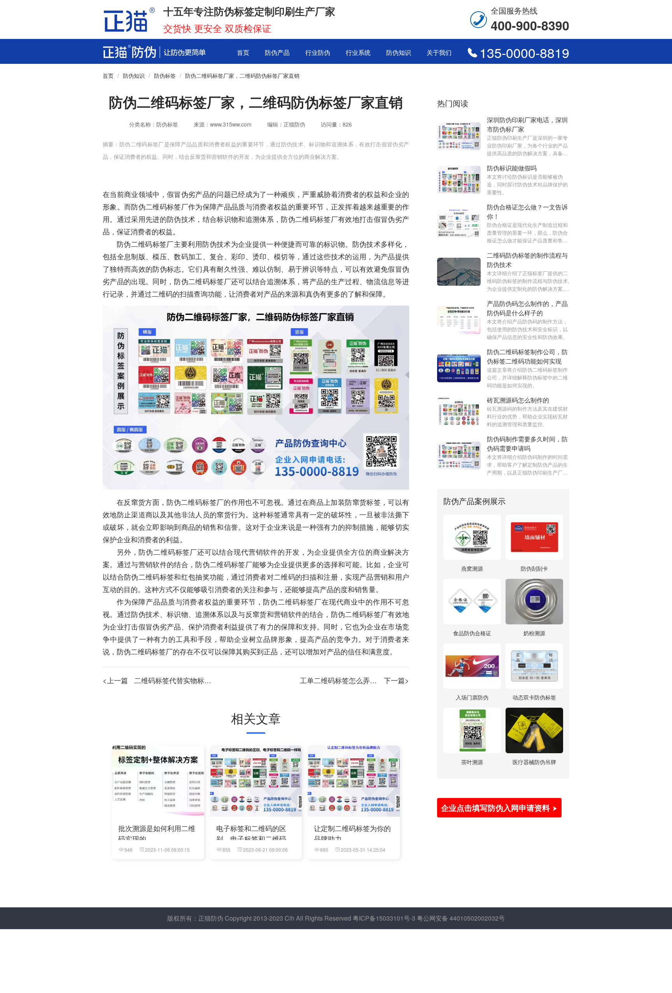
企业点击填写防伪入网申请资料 (496, 807)
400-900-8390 (530, 25)
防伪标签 (165, 75)
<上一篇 (176, 680)
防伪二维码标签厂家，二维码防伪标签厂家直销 (242, 75)
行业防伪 (317, 52)
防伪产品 (277, 52)
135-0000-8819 (524, 52)
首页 (243, 52)
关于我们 (439, 52)
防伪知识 (398, 52)
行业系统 (358, 52)
